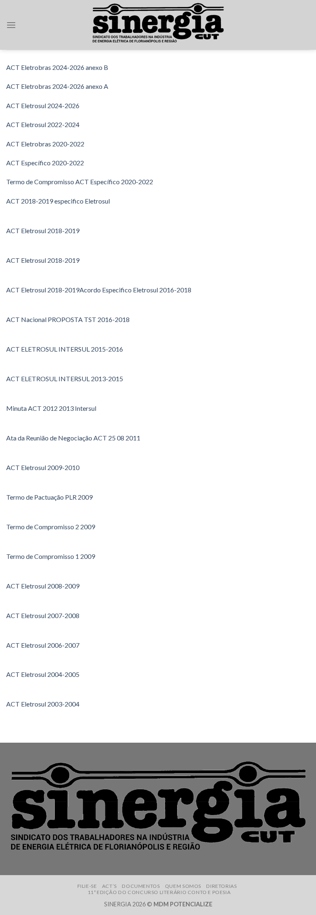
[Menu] (11, 25)
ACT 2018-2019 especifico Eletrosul (58, 201)
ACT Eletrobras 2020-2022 (45, 144)
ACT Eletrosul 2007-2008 (42, 615)
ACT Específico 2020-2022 (45, 163)
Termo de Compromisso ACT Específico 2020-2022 (79, 181)
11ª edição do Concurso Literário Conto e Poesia (159, 892)
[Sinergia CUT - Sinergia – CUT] (158, 24)
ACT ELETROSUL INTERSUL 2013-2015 (64, 378)
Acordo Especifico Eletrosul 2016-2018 (135, 290)
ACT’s (109, 886)
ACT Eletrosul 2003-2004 (42, 704)
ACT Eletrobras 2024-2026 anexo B (57, 67)
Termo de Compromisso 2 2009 (50, 526)
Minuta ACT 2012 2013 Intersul (51, 408)
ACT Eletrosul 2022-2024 (42, 124)
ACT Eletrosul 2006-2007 (42, 645)
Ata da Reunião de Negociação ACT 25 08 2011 (73, 438)
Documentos (141, 886)
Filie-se (87, 886)
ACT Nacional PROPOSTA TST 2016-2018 (68, 319)
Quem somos (183, 886)
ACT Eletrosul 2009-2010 (42, 467)
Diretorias (221, 886)
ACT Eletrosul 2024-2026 (42, 105)
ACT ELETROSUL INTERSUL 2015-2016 (64, 349)
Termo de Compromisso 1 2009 (50, 556)
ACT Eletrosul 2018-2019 (42, 230)
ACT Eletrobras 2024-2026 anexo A (57, 86)
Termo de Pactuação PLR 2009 (49, 497)
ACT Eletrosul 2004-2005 (42, 674)
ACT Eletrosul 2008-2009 (42, 586)
